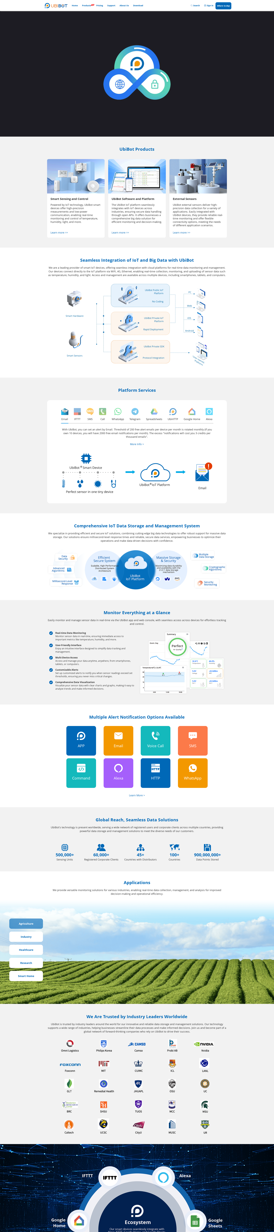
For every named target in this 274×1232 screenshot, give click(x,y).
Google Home (192, 419)
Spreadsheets (154, 419)
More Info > (137, 444)
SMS (90, 419)
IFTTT (77, 419)
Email (64, 419)
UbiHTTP (173, 419)
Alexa (209, 419)
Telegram (134, 419)
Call (102, 419)
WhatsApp (118, 419)
